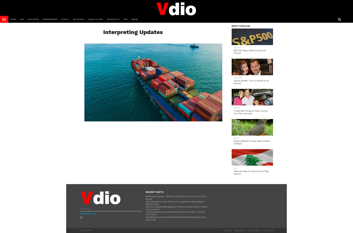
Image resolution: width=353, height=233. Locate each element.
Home (13, 19)
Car (22, 19)
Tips (126, 19)
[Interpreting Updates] (153, 120)
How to (65, 19)
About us (228, 231)
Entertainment (49, 19)
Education (33, 19)
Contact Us (240, 231)
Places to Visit (95, 19)
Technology (113, 19)
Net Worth (78, 19)
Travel (134, 19)
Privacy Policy (254, 231)
